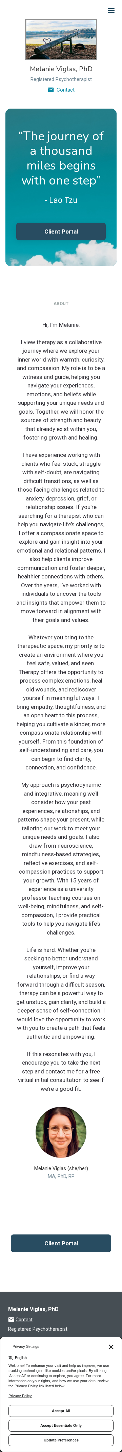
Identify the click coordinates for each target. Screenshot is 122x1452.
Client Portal (61, 231)
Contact (66, 90)
